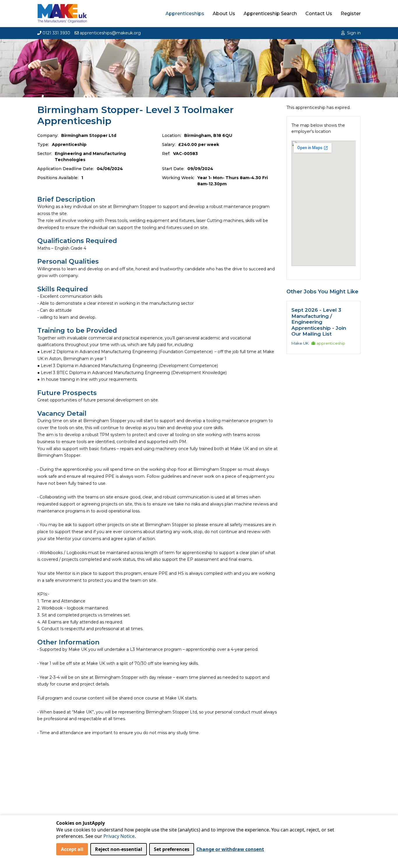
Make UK (300, 343)
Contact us (318, 13)
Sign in (354, 33)
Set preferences (171, 849)
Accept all (72, 849)
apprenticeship (330, 343)
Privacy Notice (119, 836)
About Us (224, 13)
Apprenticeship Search (270, 13)
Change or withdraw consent (230, 849)
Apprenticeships (184, 13)
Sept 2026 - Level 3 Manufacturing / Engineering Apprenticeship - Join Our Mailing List (318, 322)
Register (351, 13)
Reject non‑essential (118, 849)
